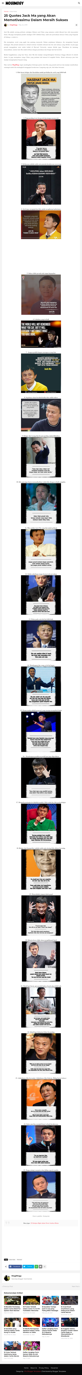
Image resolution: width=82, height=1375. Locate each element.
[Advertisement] (41, 256)
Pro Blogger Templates (32, 1371)
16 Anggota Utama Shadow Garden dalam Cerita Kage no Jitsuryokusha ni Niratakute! (69, 1332)
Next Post (75, 1286)
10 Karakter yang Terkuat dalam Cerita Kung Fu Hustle (12, 1330)
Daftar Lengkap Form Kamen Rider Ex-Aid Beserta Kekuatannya (31, 1354)
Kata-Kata (13, 11)
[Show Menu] (3, 3)
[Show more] (44, 1266)
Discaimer (54, 1368)
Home (6, 11)
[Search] (79, 3)
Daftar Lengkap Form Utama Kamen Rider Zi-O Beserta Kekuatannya (50, 1331)
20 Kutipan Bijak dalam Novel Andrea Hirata (45, 1223)
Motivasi (19, 1259)
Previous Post (8, 1286)
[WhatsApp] (36, 1266)
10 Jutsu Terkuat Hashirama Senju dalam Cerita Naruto (11, 1354)
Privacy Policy (44, 1368)
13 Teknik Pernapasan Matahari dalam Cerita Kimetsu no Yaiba (31, 1330)
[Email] (40, 1266)
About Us (33, 1368)
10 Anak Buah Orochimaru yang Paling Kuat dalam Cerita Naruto (68, 1309)
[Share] (76, 25)
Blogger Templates (59, 1371)
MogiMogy (16, 65)
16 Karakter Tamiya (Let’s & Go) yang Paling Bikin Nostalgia (50, 1308)
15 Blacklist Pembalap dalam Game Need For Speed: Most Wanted (12, 1308)
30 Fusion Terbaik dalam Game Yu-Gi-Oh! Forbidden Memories (31, 1308)
